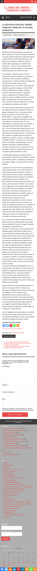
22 (4, 562)
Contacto (6, 517)
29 (4, 565)
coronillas (6, 497)
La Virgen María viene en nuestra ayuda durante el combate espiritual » (16, 347)
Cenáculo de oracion (10, 495)
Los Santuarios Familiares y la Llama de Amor (18, 448)
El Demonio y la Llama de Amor (13, 439)
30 (9, 565)
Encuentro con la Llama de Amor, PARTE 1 (17, 502)
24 (13, 562)
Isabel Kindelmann (9, 443)
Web (3, 399)
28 (33, 562)
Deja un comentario (19, 34)
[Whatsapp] (14, 325)
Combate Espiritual (18, 333)
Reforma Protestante (9, 454)
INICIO (5, 463)
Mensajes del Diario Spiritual (12, 506)
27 (28, 562)
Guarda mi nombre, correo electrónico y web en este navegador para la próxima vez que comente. (18, 409)
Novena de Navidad (9, 510)
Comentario (6, 366)
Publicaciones (7, 465)
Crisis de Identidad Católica (12, 435)
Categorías (6, 467)
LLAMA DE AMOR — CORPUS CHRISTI (18, 9)
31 (13, 565)
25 (18, 562)
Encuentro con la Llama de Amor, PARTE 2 (17, 504)
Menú (8, 17)
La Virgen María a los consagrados (14, 445)
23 (9, 562)
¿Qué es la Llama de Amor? (12, 428)
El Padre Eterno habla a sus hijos (14, 441)
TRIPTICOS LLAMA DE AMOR (13, 515)
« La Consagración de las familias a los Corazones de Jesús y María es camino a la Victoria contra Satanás (17, 343)
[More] (17, 325)
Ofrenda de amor (8, 513)
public (5, 452)
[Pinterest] (10, 325)
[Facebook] (3, 325)
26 (23, 562)
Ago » (4, 566)
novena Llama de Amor (10, 508)
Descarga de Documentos (11, 493)
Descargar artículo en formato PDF (12, 328)
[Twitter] (7, 325)
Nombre (5, 385)
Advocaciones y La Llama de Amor (14, 430)
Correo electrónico (8, 392)
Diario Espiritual (8, 437)
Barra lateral (26, 17)
